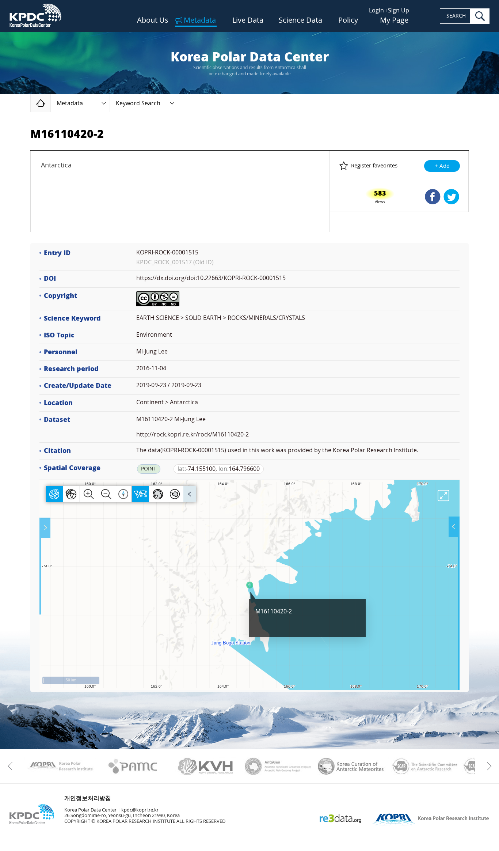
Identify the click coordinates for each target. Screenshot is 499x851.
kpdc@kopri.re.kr (140, 810)
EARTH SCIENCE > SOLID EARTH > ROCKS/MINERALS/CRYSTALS (220, 317)
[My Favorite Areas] (45, 528)
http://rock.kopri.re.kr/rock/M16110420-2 (192, 434)
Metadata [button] (70, 103)
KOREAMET (351, 766)
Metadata (200, 20)
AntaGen (278, 766)
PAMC (132, 766)
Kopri (60, 766)
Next (487, 766)
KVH (205, 766)
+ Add (442, 166)
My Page (394, 20)
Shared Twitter (451, 196)
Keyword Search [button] (138, 103)
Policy (348, 20)
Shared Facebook (433, 196)
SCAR (423, 766)
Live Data (247, 20)
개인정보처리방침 (87, 798)
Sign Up (398, 10)
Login (376, 10)
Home (50, 102)
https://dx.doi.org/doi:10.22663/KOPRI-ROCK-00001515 (211, 278)
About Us (152, 20)
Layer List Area (453, 527)
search (480, 16)
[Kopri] (60, 766)
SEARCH (456, 16)
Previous (12, 766)
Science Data (300, 20)
